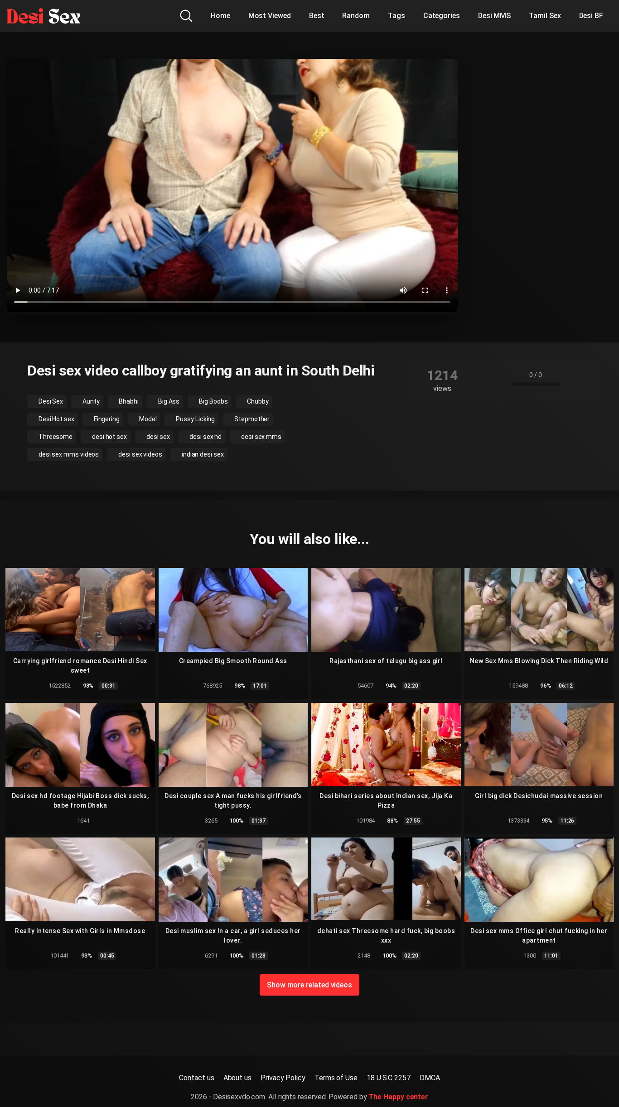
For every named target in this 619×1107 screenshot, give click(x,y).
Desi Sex (50, 401)
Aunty (90, 401)
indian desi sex (202, 454)
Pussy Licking (194, 419)
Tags (396, 15)
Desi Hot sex (55, 419)
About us (237, 1077)
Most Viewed (269, 15)
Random (356, 15)
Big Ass (168, 401)
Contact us (196, 1077)
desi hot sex (109, 436)
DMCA (430, 1077)
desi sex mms (260, 436)
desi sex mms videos (68, 454)
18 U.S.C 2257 (389, 1077)
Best (316, 15)
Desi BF (591, 15)
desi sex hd (205, 436)
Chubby (257, 401)
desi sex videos (139, 454)
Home (220, 15)
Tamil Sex (545, 15)
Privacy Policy (283, 1077)
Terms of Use (336, 1077)
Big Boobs (212, 401)
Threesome (55, 436)
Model (147, 419)
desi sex (157, 436)
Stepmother (251, 419)
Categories (441, 15)
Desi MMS (494, 15)
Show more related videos (309, 985)
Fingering (106, 419)
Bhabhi (128, 401)
